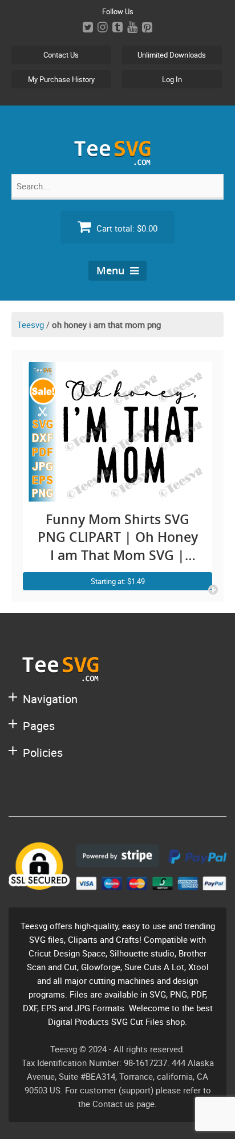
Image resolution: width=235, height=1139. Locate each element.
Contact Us (61, 55)
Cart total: (125, 228)
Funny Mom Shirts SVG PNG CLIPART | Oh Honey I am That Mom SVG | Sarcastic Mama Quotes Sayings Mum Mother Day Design (117, 537)
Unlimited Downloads (171, 55)
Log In (172, 79)
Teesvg (30, 324)
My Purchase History (61, 79)
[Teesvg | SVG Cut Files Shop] (117, 160)
